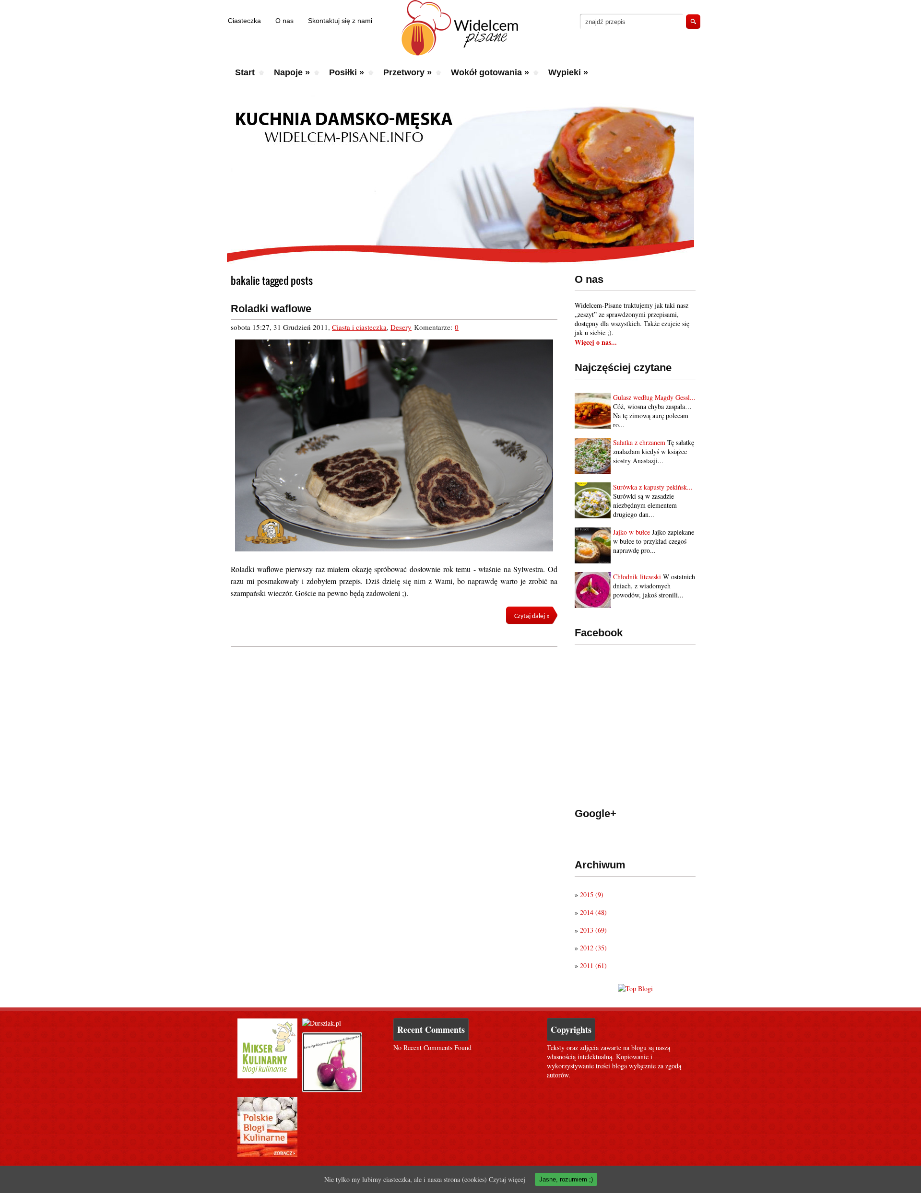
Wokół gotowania (490, 72)
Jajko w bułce (631, 532)
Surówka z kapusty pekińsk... (653, 486)
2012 (593, 947)
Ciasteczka (244, 20)
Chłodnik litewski (637, 576)
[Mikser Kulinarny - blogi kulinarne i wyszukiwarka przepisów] (267, 1075)
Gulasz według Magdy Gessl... (654, 397)
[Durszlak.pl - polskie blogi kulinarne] (321, 1023)
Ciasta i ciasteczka (359, 327)
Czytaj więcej (507, 1179)
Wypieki (568, 72)
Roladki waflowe (271, 309)
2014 (593, 912)
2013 (593, 930)
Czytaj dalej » (532, 616)
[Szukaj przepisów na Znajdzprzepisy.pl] (635, 988)
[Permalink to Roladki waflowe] (394, 445)
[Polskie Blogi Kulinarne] (267, 1154)
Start (245, 72)
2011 (593, 965)
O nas (284, 20)
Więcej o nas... (596, 342)
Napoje (292, 72)
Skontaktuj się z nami (340, 20)
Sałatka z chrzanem (639, 442)
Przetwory (407, 72)
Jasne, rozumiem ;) (566, 1179)
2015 (591, 894)
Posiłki (346, 72)
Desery (401, 327)
